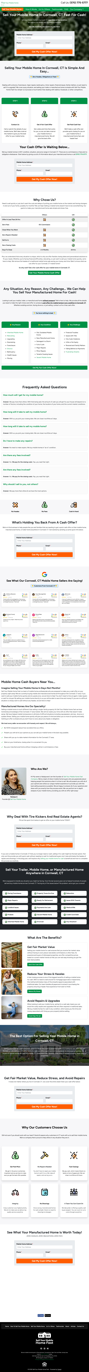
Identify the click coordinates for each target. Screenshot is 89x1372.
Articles (73, 1326)
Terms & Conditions (48, 1359)
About (67, 1326)
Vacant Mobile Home (43, 357)
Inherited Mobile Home (15, 333)
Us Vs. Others (50, 1326)
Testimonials (60, 1326)
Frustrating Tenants (72, 352)
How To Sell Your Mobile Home (19, 1326)
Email (48, 43)
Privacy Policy (39, 1359)
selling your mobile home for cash (52, 858)
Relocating (11, 336)
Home (7, 1326)
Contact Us (80, 1326)
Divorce (9, 349)
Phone (19, 43)
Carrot (59, 1369)
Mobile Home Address (25, 35)
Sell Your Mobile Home (18, 799)
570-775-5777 (45, 1354)
